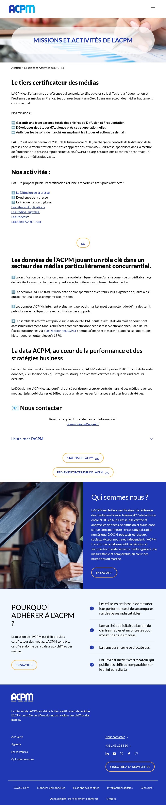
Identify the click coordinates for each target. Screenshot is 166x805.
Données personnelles (98, 427)
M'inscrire (131, 413)
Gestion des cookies (66, 427)
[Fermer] (146, 380)
